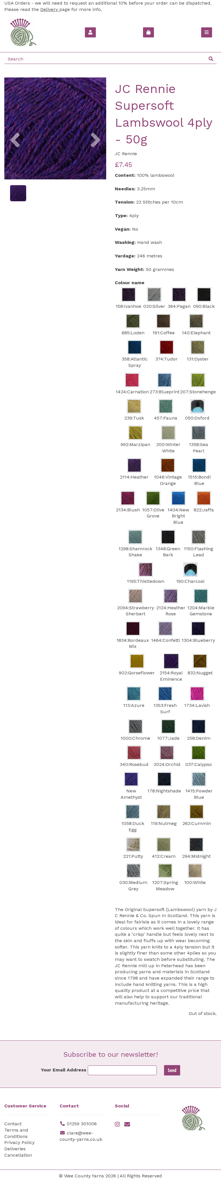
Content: (125, 175)
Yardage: (125, 256)
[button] (14, 153)
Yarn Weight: (129, 269)
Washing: (125, 242)
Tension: (125, 202)
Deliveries (15, 1148)
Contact (13, 1123)
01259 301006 (82, 1123)
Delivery (49, 9)
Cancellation (18, 1155)
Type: (121, 215)
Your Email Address (63, 1070)
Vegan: (123, 229)
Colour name (129, 282)
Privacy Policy (19, 1142)
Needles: (125, 188)
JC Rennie (126, 153)
